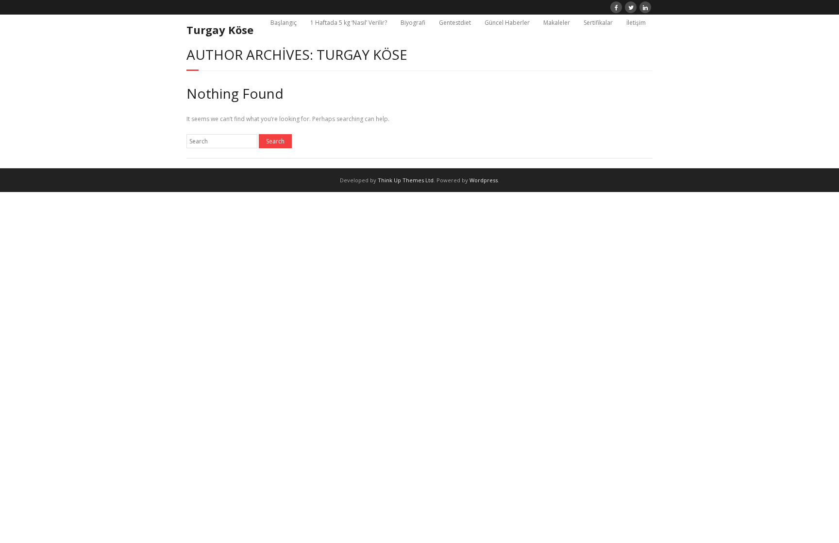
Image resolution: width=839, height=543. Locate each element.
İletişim (636, 22)
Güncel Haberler (507, 22)
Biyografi (413, 22)
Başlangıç (283, 22)
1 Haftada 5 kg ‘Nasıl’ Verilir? (348, 22)
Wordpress (484, 180)
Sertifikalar (598, 22)
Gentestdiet (455, 22)
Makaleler (556, 22)
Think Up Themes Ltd (406, 180)
